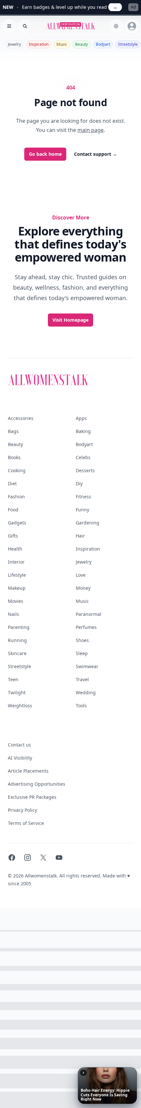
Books (14, 457)
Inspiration (39, 44)
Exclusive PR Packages (32, 797)
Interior (16, 562)
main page (90, 130)
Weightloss (20, 705)
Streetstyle (128, 44)
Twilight (17, 692)
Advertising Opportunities (36, 784)
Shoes (82, 640)
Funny (82, 509)
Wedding (86, 692)
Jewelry (14, 44)
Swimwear (87, 666)
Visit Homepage (70, 320)
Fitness (83, 496)
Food (13, 509)
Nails (13, 614)
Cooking (17, 470)
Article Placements (28, 771)
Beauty (81, 44)
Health (15, 549)
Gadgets (17, 523)
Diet (12, 483)
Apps (81, 418)
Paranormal (88, 614)
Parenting (19, 627)
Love (81, 575)
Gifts (13, 536)
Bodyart (103, 44)
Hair (80, 536)
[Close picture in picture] (83, 1072)
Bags (13, 431)
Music (61, 44)
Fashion (16, 496)
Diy (79, 483)
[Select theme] (116, 26)
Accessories (20, 418)
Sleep (82, 653)
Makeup (17, 588)
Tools (81, 705)
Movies (15, 601)
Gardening (87, 523)
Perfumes (86, 627)
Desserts (85, 470)
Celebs (83, 457)
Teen (13, 679)
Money (83, 588)
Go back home (45, 154)
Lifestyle (17, 575)
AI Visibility (20, 758)
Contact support (95, 154)
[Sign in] (132, 26)
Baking (83, 431)
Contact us (19, 745)
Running (17, 640)
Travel (82, 679)
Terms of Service (26, 823)
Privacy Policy (22, 810)
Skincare (17, 653)
